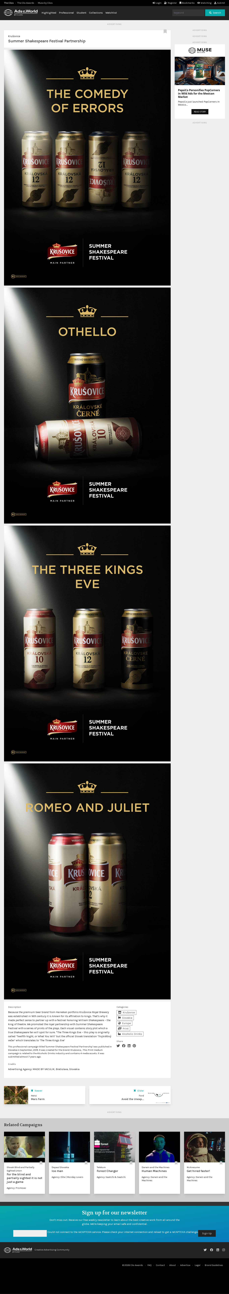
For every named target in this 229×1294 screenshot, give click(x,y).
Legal (197, 1265)
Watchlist (111, 12)
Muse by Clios (45, 3)
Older (140, 1090)
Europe (126, 1023)
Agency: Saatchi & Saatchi (111, 1177)
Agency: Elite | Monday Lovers (67, 1177)
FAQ (149, 1265)
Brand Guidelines (214, 1265)
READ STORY (200, 111)
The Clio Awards (25, 3)
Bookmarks (188, 3)
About (172, 1265)
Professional (66, 12)
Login (158, 3)
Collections (96, 12)
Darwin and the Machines (155, 1167)
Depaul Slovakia (60, 1167)
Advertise (185, 1265)
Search (217, 12)
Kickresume (193, 1167)
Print (126, 1028)
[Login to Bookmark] (166, 31)
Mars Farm (38, 1099)
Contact (160, 1265)
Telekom (101, 1167)
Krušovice (14, 36)
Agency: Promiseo (16, 1188)
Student (81, 12)
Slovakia (127, 1017)
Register (172, 3)
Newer (38, 1090)
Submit (221, 3)
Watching (206, 3)
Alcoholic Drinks (132, 1034)
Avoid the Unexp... (133, 1099)
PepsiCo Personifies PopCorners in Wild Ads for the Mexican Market (199, 93)
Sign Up (207, 1233)
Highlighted (49, 12)
